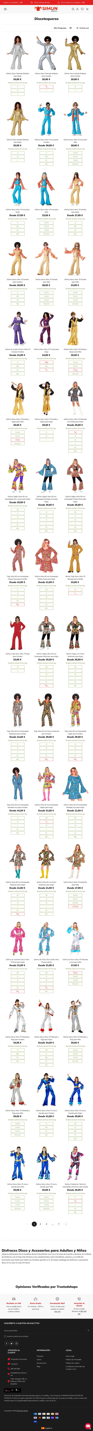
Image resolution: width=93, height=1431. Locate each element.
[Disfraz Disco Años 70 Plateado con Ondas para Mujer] (75, 398)
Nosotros (40, 1356)
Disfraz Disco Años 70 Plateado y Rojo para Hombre (18, 1038)
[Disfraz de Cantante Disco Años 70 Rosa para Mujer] (17, 939)
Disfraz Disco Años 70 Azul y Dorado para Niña (46, 1185)
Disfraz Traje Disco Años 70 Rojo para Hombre (17, 655)
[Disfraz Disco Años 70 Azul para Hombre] (46, 119)
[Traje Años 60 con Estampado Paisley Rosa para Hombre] (17, 556)
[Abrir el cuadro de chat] (88, 1426)
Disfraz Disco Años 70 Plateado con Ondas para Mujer (75, 420)
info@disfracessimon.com (19, 1374)
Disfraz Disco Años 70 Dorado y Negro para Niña (17, 420)
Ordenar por (84, 28)
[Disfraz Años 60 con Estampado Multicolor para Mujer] (17, 861)
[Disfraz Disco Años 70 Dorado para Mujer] (75, 189)
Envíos (39, 1360)
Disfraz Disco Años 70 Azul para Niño (75, 141)
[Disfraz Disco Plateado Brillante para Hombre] (46, 53)
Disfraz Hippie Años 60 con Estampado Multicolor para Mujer (46, 655)
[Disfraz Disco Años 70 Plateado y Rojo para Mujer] (46, 1016)
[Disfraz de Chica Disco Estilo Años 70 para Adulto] (46, 939)
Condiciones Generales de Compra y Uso (75, 1367)
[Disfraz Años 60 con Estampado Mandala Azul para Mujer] (75, 784)
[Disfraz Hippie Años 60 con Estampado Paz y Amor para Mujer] (17, 476)
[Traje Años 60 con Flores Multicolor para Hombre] (46, 710)
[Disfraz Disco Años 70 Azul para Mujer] (17, 189)
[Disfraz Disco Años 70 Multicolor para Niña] (75, 861)
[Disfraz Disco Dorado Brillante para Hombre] (75, 53)
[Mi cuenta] (77, 9)
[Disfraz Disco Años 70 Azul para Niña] (46, 189)
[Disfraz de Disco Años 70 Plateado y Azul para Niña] (75, 939)
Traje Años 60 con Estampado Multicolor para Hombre (17, 732)
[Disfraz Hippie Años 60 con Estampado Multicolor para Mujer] (46, 633)
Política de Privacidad (73, 1360)
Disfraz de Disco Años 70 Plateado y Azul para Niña (75, 960)
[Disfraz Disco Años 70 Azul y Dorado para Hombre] (46, 1090)
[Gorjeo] (11, 1343)
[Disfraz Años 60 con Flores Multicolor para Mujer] (46, 861)
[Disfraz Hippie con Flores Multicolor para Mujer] (75, 633)
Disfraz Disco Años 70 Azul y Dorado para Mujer (75, 1111)
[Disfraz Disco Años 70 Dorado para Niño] (46, 259)
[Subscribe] (88, 1330)
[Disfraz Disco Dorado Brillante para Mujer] (17, 119)
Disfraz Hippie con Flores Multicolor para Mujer (75, 655)
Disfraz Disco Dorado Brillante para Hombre (75, 74)
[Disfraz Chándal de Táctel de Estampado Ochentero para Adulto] (75, 1163)
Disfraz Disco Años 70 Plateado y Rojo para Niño (75, 1038)
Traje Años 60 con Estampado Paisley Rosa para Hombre (17, 577)
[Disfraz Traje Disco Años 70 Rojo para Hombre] (17, 633)
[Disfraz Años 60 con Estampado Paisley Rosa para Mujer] (46, 556)
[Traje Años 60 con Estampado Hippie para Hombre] (75, 710)
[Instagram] (16, 1343)
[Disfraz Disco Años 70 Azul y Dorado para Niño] (17, 1163)
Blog (38, 1366)
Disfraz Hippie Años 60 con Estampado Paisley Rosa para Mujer (75, 499)
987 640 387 (15, 1369)
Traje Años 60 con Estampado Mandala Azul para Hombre (17, 806)
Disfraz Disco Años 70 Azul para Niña (46, 211)
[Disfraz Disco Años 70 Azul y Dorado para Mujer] (75, 1090)
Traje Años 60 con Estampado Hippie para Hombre (75, 732)
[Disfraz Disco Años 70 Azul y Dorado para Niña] (46, 1163)
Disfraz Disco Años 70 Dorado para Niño (46, 280)
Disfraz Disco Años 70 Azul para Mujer (17, 211)
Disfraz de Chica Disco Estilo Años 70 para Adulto (46, 960)
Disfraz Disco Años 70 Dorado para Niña (75, 280)
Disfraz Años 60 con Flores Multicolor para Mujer (46, 883)
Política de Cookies (73, 1363)
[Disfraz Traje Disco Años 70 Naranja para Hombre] (75, 556)
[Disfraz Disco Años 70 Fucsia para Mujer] (46, 328)
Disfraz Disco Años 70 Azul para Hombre (46, 141)
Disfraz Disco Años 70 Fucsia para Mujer (46, 350)
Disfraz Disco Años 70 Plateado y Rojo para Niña (18, 1111)
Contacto (14, 1364)
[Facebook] (6, 1343)
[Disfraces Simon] (46, 9)
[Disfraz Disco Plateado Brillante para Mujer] (17, 53)
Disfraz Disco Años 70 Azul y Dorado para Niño (17, 1185)
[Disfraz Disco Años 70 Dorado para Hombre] (17, 259)
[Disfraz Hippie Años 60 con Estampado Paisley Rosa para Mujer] (75, 476)
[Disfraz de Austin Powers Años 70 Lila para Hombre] (17, 328)
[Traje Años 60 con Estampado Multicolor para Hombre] (17, 710)
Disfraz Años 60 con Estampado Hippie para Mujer (46, 806)
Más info (57, 1312)
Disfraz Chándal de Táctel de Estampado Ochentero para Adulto (75, 1185)
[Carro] (87, 9)
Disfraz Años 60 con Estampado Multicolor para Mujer (17, 883)
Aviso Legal (70, 1356)
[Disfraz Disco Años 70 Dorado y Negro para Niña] (17, 398)
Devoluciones (41, 1363)
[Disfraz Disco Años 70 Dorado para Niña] (75, 259)
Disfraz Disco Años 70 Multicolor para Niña (75, 883)
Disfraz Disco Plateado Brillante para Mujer (17, 74)
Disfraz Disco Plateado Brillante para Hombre (46, 74)
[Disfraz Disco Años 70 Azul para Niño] (75, 119)
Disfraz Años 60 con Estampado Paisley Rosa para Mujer (46, 577)
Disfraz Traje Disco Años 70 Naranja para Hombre (75, 577)
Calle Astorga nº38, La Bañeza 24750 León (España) (19, 1381)
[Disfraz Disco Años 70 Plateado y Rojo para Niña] (17, 1090)
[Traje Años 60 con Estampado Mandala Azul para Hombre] (17, 784)
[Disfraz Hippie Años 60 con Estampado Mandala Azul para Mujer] (46, 476)
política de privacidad (21, 1336)
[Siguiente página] (66, 1224)
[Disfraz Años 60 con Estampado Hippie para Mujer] (46, 784)
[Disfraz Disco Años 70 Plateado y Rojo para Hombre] (17, 1016)
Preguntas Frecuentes (19, 1359)
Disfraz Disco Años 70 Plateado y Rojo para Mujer (46, 1038)
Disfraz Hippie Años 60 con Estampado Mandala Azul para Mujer (46, 499)
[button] (5, 9)
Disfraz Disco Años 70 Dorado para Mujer (75, 211)
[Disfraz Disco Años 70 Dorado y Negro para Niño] (75, 328)
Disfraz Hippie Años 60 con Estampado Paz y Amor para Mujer (17, 498)
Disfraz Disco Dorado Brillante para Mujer (18, 141)
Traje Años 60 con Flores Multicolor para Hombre (46, 732)
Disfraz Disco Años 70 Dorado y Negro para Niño (75, 350)
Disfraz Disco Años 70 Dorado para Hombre (18, 280)
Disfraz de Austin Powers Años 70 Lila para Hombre (17, 350)
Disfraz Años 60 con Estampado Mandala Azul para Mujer (75, 806)
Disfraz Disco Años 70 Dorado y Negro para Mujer (46, 420)
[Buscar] (73, 9)
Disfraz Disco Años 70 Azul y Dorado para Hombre (46, 1111)
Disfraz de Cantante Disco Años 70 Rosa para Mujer (17, 960)
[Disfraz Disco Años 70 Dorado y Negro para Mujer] (46, 398)
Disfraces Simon (22, 1411)
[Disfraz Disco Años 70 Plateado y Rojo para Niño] (75, 1016)
